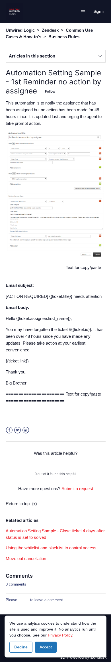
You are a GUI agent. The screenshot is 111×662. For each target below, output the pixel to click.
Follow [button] (50, 91)
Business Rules (63, 36)
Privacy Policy (60, 635)
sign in (23, 600)
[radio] (41, 463)
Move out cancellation (26, 558)
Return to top (18, 503)
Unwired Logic (20, 30)
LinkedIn (25, 430)
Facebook (9, 430)
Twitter (17, 430)
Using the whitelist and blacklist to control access (51, 547)
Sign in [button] (99, 11)
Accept (46, 647)
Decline (21, 647)
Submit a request (77, 488)
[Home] (14, 10)
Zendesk (50, 30)
